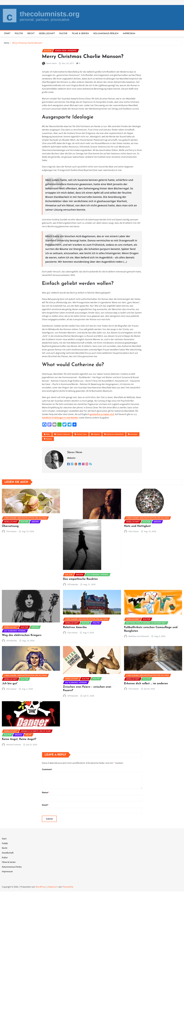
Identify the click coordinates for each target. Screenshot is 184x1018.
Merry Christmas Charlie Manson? (27, 43)
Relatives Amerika (75, 627)
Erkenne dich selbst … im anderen (146, 683)
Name (45, 792)
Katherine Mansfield (115, 434)
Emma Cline (82, 434)
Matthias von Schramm (138, 636)
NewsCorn (53, 886)
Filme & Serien (80, 34)
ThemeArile (67, 886)
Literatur (133, 434)
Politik (19, 34)
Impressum (129, 34)
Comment (47, 769)
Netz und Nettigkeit (137, 526)
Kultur (63, 34)
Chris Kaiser (11, 531)
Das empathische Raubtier (80, 579)
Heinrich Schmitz (13, 744)
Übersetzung (10, 526)
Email (45, 805)
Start (7, 34)
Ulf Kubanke (72, 584)
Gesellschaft (47, 34)
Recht (30, 34)
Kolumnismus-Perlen (105, 34)
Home (6, 43)
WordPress (41, 886)
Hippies (96, 434)
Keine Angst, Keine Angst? (19, 739)
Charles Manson (63, 434)
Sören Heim (51, 63)
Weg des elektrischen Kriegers (21, 635)
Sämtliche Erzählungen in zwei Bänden (60, 417)
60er (48, 434)
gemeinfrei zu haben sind (102, 414)
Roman (49, 439)
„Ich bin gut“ (10, 683)
